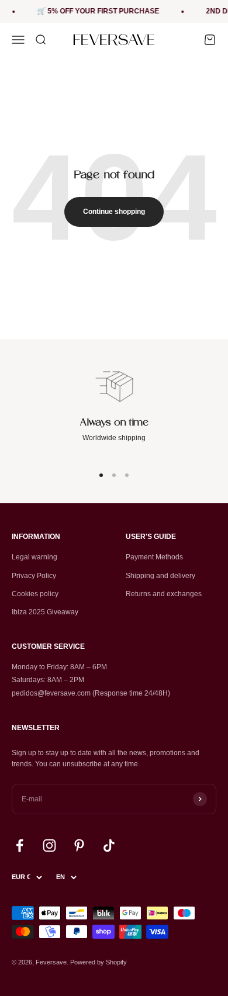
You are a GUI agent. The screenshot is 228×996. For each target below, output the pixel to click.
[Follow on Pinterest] (79, 845)
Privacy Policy (34, 576)
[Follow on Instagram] (49, 845)
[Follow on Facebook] (19, 845)
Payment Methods (154, 557)
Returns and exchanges (164, 594)
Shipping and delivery (160, 576)
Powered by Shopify (98, 962)
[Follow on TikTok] (109, 845)
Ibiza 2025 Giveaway (45, 612)
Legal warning (34, 557)
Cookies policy (35, 594)
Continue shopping (114, 212)
